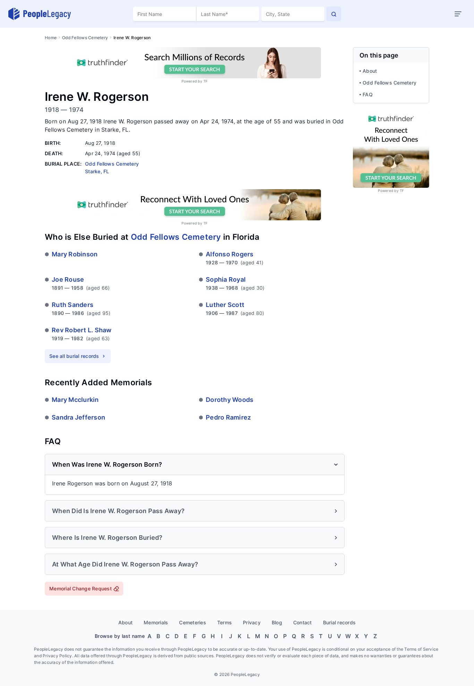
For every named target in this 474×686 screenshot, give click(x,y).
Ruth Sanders (72, 304)
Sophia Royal (226, 279)
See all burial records (74, 356)
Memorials (156, 622)
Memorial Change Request (80, 588)
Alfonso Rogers (230, 254)
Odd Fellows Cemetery (85, 37)
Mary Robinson (75, 254)
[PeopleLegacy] (39, 14)
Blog (277, 622)
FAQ (368, 94)
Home (51, 37)
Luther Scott (225, 304)
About (370, 71)
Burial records (339, 622)
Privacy (252, 622)
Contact (302, 622)
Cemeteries (192, 622)
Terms (224, 622)
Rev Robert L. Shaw (82, 330)
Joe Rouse (68, 279)
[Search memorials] (334, 14)
